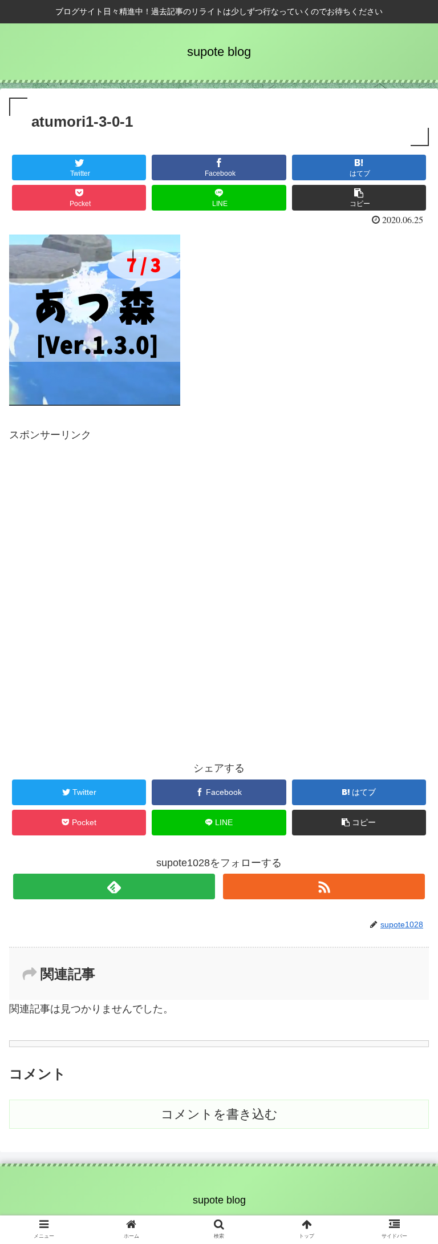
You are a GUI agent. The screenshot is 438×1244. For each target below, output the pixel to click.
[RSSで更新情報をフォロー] (323, 886)
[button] (405, 1028)
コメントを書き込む (219, 1114)
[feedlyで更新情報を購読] (113, 886)
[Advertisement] (219, 570)
